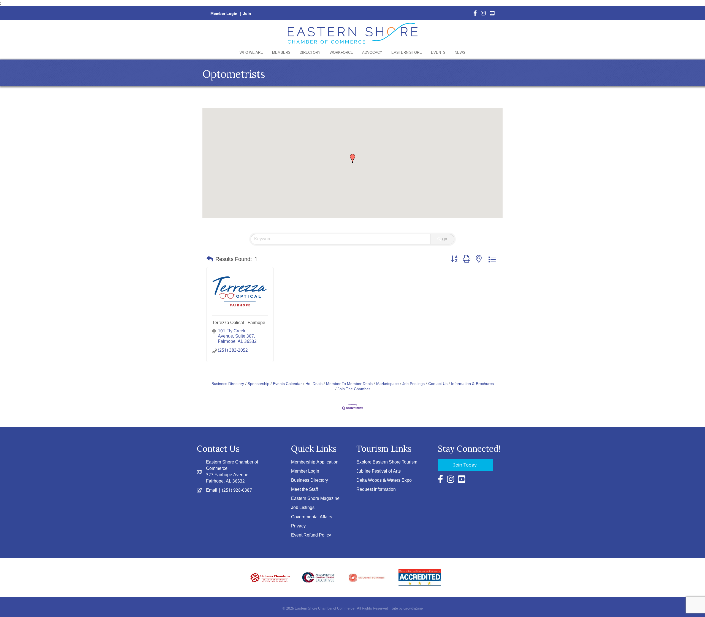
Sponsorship (258, 384)
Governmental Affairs (311, 517)
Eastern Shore (406, 53)
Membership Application (314, 462)
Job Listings (302, 507)
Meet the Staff (304, 489)
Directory (310, 53)
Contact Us (438, 384)
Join (247, 13)
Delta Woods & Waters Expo (384, 480)
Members (281, 53)
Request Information (376, 489)
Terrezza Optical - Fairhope (238, 322)
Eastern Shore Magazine (315, 498)
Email (211, 490)
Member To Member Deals (349, 384)
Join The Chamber (354, 389)
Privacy (298, 526)
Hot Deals (313, 384)
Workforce (341, 53)
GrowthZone (413, 608)
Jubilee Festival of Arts (378, 471)
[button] (352, 158)
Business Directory (228, 384)
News (460, 53)
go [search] (444, 239)
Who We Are (251, 53)
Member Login (223, 13)
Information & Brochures (472, 384)
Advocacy (372, 53)
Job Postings (413, 384)
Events (438, 53)
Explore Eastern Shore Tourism (386, 462)
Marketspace (387, 384)
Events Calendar (287, 384)
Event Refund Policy (311, 535)
